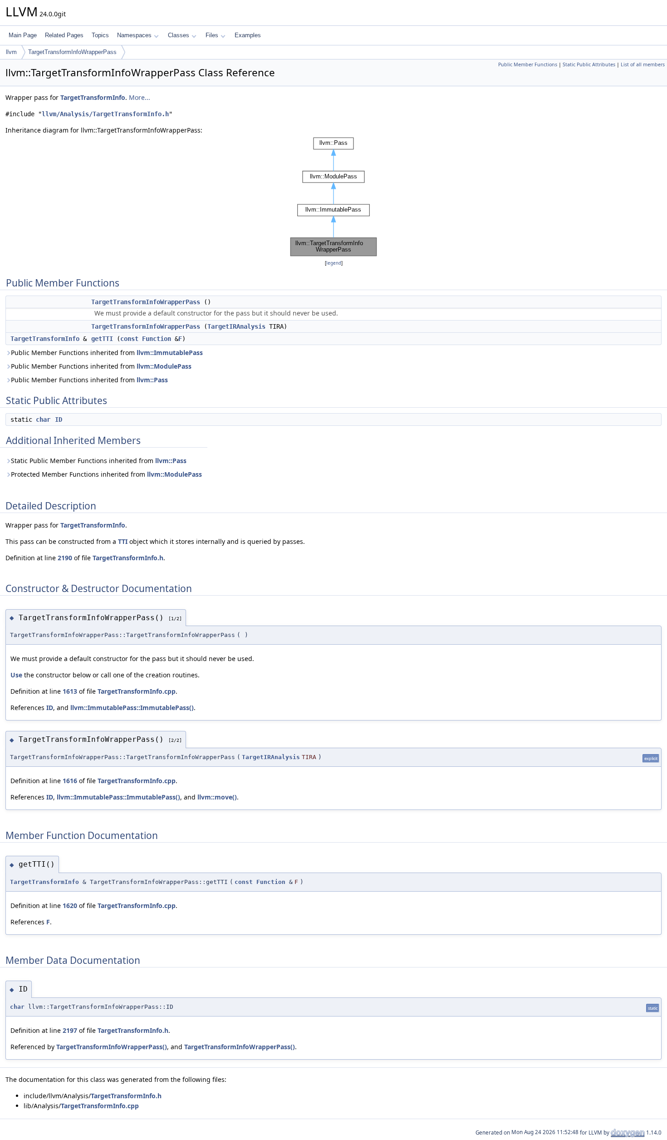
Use (16, 675)
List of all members (643, 64)
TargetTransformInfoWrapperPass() (111, 1046)
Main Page (23, 35)
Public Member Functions (527, 64)
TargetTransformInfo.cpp (137, 691)
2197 (70, 1030)
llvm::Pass (152, 379)
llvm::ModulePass (164, 366)
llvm (11, 52)
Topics (100, 35)
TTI (123, 541)
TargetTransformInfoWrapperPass (72, 52)
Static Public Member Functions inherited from (98, 460)
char (43, 419)
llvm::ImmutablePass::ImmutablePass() (132, 707)
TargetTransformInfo (92, 97)
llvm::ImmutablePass (170, 352)
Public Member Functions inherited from (107, 352)
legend (333, 263)
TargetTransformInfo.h (128, 557)
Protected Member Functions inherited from (106, 474)
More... (139, 97)
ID (58, 419)
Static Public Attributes (589, 64)
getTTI (102, 338)
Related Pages (64, 35)
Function (156, 338)
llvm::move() (217, 797)
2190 (65, 557)
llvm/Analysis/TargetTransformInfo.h (105, 114)
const (129, 338)
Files (212, 35)
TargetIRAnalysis (236, 326)
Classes (178, 35)
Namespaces (134, 35)
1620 (70, 905)
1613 (70, 691)
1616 (70, 780)
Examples (248, 35)
